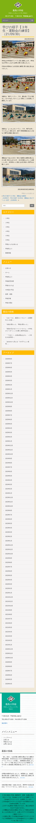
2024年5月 (8, 476)
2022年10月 (9, 554)
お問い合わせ (7, 744)
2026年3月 (8, 380)
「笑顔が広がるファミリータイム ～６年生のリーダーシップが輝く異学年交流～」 (18, 330)
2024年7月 (8, 467)
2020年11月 (9, 653)
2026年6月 (8, 367)
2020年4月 (8, 683)
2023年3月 (8, 532)
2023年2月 (8, 536)
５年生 (7, 235)
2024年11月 (9, 450)
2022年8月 (8, 562)
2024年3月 (8, 484)
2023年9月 (8, 510)
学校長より (8, 248)
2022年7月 (8, 567)
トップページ (7, 737)
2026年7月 (8, 363)
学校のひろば (9, 285)
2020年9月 (8, 662)
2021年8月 (8, 614)
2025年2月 (8, 437)
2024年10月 (9, 454)
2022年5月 (8, 575)
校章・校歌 (8, 294)
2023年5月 (8, 523)
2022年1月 (8, 593)
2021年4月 (8, 631)
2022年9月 (8, 558)
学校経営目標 (9, 281)
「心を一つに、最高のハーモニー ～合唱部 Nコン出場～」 (18, 319)
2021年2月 (8, 640)
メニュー (5, 20)
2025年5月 (8, 424)
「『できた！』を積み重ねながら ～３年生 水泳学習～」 (18, 336)
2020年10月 (9, 657)
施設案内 (4, 723)
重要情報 (8, 253)
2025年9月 (8, 406)
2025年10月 (9, 402)
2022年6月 (8, 571)
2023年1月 (8, 541)
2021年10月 (9, 606)
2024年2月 (8, 489)
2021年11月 (9, 601)
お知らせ (8, 268)
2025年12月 (9, 393)
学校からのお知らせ (28, 193)
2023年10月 (9, 506)
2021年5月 (8, 627)
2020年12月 (9, 649)
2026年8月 (8, 359)
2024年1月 (8, 493)
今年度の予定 (9, 290)
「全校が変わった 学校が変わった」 (17, 324)
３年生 (7, 227)
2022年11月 (9, 549)
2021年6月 (8, 623)
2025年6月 (8, 419)
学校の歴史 (8, 303)
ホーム (7, 272)
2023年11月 (9, 502)
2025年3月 (8, 432)
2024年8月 (8, 463)
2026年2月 (8, 385)
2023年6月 (8, 519)
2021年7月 (8, 619)
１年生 (7, 218)
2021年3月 (8, 636)
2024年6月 (8, 471)
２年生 (7, 222)
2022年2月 (8, 588)
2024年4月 (8, 480)
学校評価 (8, 298)
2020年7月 (8, 670)
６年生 (7, 240)
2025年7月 (8, 415)
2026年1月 (8, 389)
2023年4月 (8, 528)
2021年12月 (9, 597)
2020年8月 (8, 666)
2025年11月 (9, 398)
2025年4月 (8, 428)
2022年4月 (8, 580)
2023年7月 (8, 515)
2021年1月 (8, 644)
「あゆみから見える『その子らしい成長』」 (17, 342)
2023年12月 (9, 497)
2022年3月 (8, 584)
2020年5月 (8, 679)
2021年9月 (8, 610)
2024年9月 (8, 458)
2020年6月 (8, 675)
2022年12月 (9, 545)
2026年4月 (8, 376)
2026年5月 (8, 372)
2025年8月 (8, 411)
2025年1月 (8, 441)
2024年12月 (9, 445)
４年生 (7, 231)
